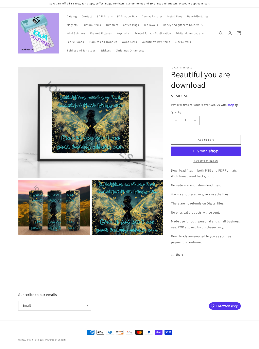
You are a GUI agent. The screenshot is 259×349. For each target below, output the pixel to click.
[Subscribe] (86, 305)
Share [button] (179, 254)
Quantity (176, 112)
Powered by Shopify (55, 339)
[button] (104, 16)
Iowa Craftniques (36, 339)
